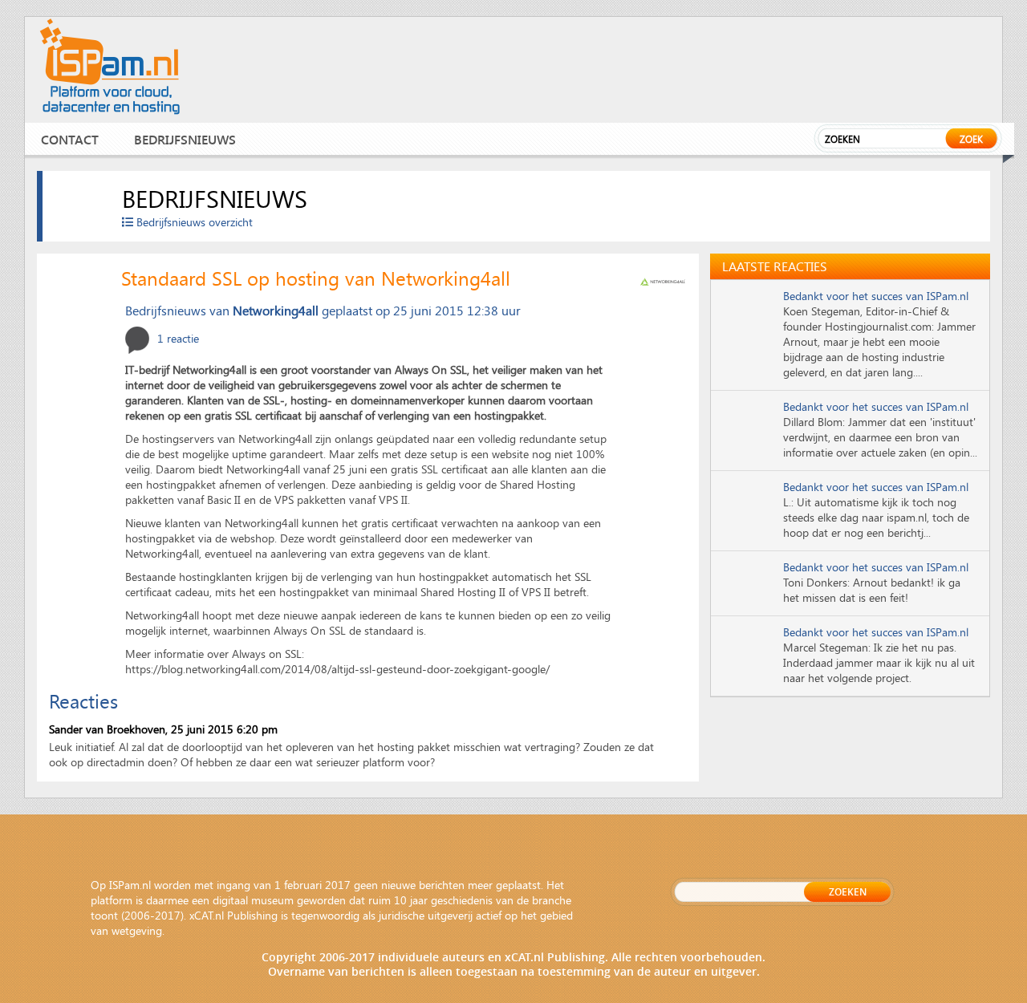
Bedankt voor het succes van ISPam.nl (875, 295)
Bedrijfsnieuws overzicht (193, 221)
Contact (70, 139)
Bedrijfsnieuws (185, 139)
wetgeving (137, 930)
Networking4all (276, 310)
